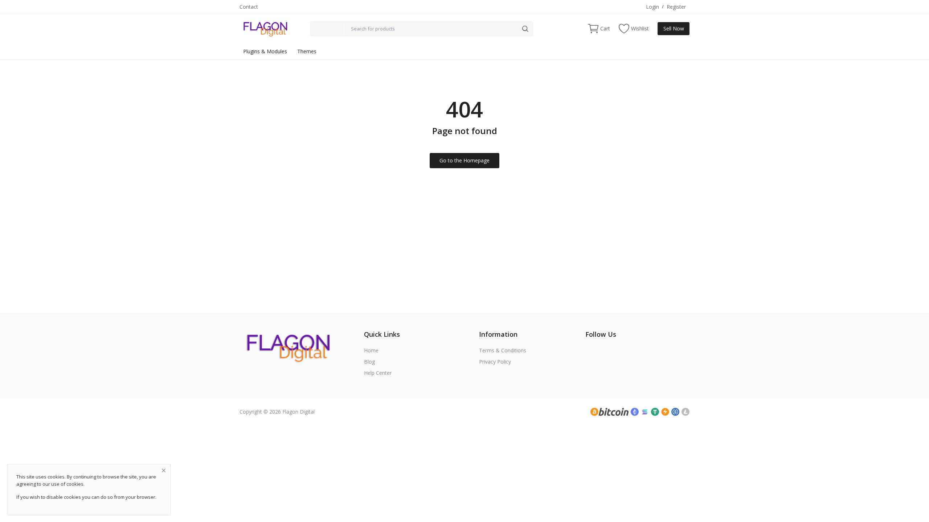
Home (371, 350)
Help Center (378, 372)
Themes (306, 51)
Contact (249, 6)
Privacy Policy (495, 361)
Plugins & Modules (265, 51)
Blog (369, 361)
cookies (74, 484)
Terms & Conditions (502, 350)
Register (676, 6)
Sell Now (673, 28)
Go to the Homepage (464, 160)
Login (652, 6)
